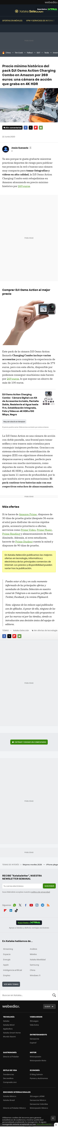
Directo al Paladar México (14, 1108)
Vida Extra (34, 1024)
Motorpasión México (39, 1108)
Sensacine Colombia (39, 1104)
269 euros (24, 186)
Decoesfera (8, 1078)
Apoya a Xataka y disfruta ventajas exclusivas (29, 928)
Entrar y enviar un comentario (30, 742)
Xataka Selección (29, 11)
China (8, 52)
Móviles (33, 954)
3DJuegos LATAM (37, 1096)
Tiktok (16, 910)
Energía (6, 959)
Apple (6, 964)
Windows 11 (35, 975)
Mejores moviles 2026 (32, 864)
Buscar (54, 995)
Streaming (8, 948)
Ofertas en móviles (12, 20)
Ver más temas (11, 984)
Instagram (37, 905)
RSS (48, 905)
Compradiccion (10, 1082)
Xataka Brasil (9, 1100)
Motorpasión (35, 1056)
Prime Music (44, 529)
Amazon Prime (28, 514)
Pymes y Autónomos (39, 1078)
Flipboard (36, 128)
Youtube (31, 905)
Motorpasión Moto (38, 1060)
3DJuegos (34, 1021)
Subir (47, 1006)
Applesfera (8, 1028)
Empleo (6, 975)
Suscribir (49, 886)
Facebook (26, 128)
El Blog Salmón (36, 1074)
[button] (21, 147)
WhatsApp (14, 905)
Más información (44, 1124)
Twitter (31, 128)
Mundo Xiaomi (9, 1036)
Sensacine (34, 1038)
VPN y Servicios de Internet (40, 20)
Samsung (34, 964)
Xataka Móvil (8, 1024)
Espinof (33, 1042)
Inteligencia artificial (12, 970)
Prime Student (24, 541)
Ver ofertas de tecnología (45, 630)
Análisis (33, 948)
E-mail (41, 128)
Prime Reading (11, 533)
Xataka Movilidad (38, 959)
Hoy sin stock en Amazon (14, 421)
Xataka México (9, 1096)
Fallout (30, 52)
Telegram (42, 905)
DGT (38, 52)
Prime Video (28, 529)
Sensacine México (38, 1100)
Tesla (46, 52)
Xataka (6, 1021)
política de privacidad (40, 892)
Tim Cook (19, 52)
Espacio (6, 954)
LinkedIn (11, 910)
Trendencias (8, 1074)
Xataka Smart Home (12, 1032)
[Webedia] (51, 2)
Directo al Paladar (11, 1056)
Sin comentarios (13, 127)
